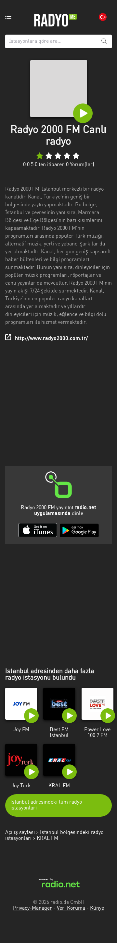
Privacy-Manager (32, 908)
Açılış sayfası (20, 832)
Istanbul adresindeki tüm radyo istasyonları (46, 805)
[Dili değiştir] (103, 17)
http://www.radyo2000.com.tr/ (51, 338)
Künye (97, 908)
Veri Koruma (71, 908)
